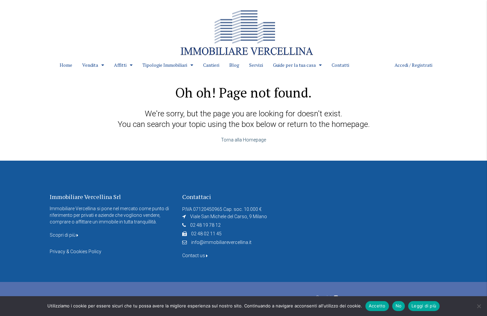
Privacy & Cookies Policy (75, 251)
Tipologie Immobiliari (164, 65)
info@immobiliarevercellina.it (221, 242)
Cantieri (211, 65)
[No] (478, 306)
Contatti (340, 65)
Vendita (90, 65)
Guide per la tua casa (294, 65)
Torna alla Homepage (243, 139)
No (399, 305)
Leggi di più (423, 305)
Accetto (377, 305)
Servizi (256, 65)
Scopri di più (63, 235)
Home (66, 65)
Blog (234, 65)
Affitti (120, 65)
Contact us (194, 255)
